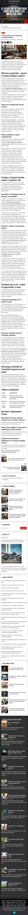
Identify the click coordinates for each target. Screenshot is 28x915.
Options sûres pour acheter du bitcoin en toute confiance (4, 500)
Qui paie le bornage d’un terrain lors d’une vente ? (13, 590)
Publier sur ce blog (25, 22)
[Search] (21, 22)
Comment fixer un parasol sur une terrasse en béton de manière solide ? (4, 701)
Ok (14, 912)
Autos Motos (19, 900)
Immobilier (8, 904)
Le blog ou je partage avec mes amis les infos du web (14, 11)
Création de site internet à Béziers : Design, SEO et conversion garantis (4, 491)
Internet (3, 32)
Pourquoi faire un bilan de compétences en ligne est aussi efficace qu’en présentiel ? (17, 796)
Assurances (13, 900)
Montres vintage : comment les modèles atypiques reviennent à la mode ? (16, 752)
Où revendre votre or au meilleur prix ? (16, 826)
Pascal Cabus (5, 39)
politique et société (5, 452)
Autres (24, 900)
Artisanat (8, 900)
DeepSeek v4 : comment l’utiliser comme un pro (12, 585)
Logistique (23, 904)
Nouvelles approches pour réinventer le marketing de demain (4, 508)
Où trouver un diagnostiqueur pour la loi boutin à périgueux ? (4, 709)
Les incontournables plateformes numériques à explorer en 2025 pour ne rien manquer (4, 516)
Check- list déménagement (14, 722)
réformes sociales (12, 452)
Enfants (16, 902)
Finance (3, 904)
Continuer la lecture (6, 731)
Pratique (10, 793)
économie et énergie (15, 450)
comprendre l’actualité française (13, 88)
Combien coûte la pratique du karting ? (10, 588)
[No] (26, 910)
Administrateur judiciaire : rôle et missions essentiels (14, 602)
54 (4, 895)
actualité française (8, 450)
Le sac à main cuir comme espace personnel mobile (13, 644)
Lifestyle (10, 780)
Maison (10, 721)
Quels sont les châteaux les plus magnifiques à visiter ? (15, 884)
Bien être (10, 734)
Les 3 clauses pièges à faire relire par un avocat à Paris (4, 669)
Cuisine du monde (9, 902)
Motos (15, 905)
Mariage (8, 905)
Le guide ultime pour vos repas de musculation (12, 605)
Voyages (10, 809)
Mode (9, 749)
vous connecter (11, 478)
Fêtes (25, 902)
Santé (9, 765)
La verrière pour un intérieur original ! (16, 839)
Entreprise (20, 902)
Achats (3, 900)
